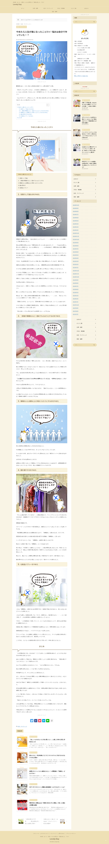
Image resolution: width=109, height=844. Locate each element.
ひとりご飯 (73, 8)
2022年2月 (75, 298)
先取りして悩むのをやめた (27, 109)
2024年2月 (75, 230)
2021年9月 (75, 308)
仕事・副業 (35, 8)
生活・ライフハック (48, 8)
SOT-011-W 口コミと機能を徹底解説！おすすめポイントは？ (47, 787)
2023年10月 (76, 239)
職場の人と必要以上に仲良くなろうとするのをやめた (34, 112)
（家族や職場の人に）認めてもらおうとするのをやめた (35, 110)
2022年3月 (75, 295)
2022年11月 (76, 273)
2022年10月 (76, 276)
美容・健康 (54, 11)
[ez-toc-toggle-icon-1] (47, 105)
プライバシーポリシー (71, 833)
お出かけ (86, 8)
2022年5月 (75, 292)
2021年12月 (76, 305)
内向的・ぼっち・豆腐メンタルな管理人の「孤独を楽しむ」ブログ (54, 836)
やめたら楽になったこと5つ (25, 107)
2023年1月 (75, 267)
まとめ (20, 117)
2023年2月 (75, 264)
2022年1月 (75, 301)
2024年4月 (76, 223)
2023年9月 (76, 242)
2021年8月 (75, 311)
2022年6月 (75, 289)
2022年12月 (76, 270)
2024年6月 (76, 217)
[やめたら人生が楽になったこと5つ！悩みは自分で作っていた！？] (43, 720)
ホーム (22, 8)
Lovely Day (17, 4)
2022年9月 (75, 280)
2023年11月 (76, 236)
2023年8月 (76, 245)
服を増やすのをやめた (26, 114)
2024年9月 (76, 208)
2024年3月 (76, 227)
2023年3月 (76, 261)
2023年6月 (76, 252)
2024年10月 (76, 205)
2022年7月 (75, 286)
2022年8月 (75, 283)
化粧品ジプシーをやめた (27, 116)
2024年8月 (76, 211)
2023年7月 (75, 248)
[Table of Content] (47, 105)
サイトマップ (53, 833)
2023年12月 (76, 233)
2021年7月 (75, 314)
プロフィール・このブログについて (41, 833)
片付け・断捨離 (61, 8)
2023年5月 (76, 255)
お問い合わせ (61, 833)
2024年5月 (76, 220)
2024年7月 (75, 214)
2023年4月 (76, 258)
